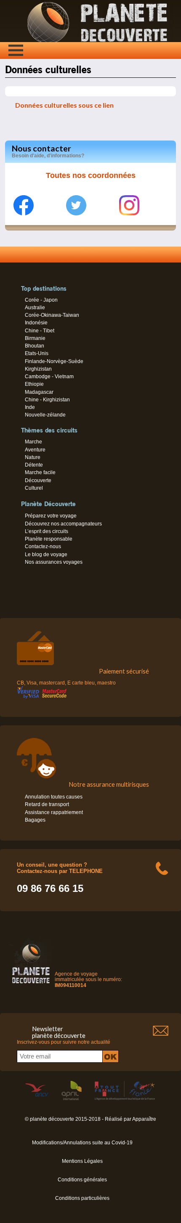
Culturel (34, 488)
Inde (30, 407)
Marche (33, 442)
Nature (32, 457)
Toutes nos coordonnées (91, 175)
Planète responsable (48, 539)
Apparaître (144, 1119)
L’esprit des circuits (46, 531)
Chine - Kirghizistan (47, 400)
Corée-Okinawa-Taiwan (52, 315)
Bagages (35, 820)
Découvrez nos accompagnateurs (63, 524)
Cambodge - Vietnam (49, 376)
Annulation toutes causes (54, 797)
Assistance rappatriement (54, 812)
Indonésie (36, 323)
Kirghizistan (38, 369)
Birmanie (35, 338)
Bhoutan (34, 346)
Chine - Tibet (39, 331)
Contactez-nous (43, 546)
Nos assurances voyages (54, 562)
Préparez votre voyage (51, 516)
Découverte (38, 480)
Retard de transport (47, 804)
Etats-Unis (36, 353)
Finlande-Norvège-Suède (54, 361)
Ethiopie (34, 384)
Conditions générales (82, 1180)
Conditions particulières (82, 1198)
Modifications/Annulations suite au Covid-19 (82, 1143)
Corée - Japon (41, 300)
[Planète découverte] (30, 985)
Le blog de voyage (46, 554)
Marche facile (40, 472)
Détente (34, 465)
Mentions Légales (82, 1161)
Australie (35, 307)
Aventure (35, 450)
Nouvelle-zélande (45, 415)
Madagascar (39, 392)
